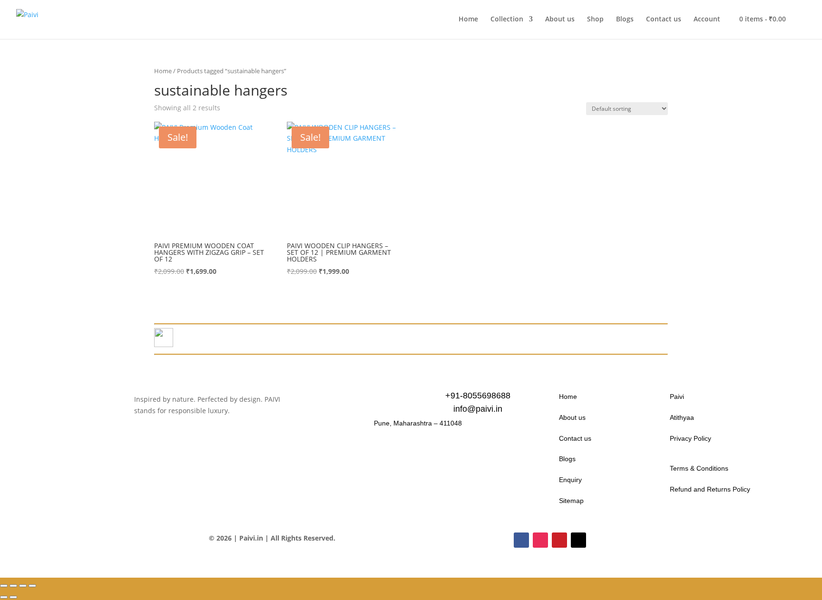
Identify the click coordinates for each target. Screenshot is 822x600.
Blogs (625, 19)
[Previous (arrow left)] (4, 597)
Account (707, 19)
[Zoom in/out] (4, 585)
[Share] (23, 585)
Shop (595, 19)
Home (468, 19)
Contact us (663, 19)
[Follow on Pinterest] (559, 540)
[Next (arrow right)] (13, 597)
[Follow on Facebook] (521, 540)
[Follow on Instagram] (540, 540)
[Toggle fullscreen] (13, 585)
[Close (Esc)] (32, 585)
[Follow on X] (578, 540)
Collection (506, 19)
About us (560, 19)
